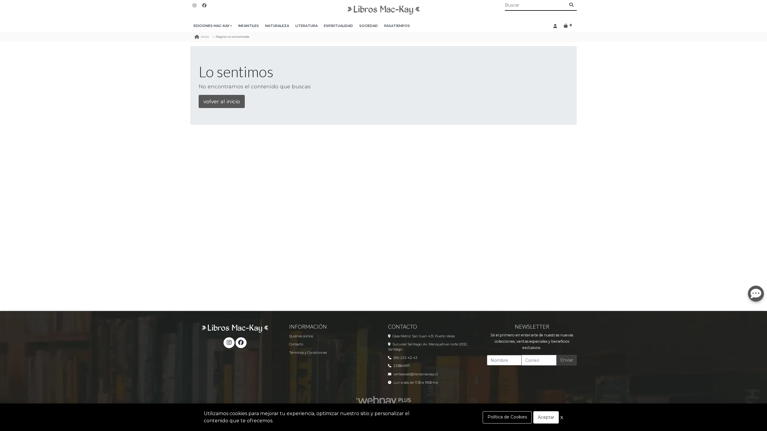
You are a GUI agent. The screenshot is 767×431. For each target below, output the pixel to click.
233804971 (401, 366)
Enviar (566, 360)
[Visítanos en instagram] (229, 342)
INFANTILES (248, 26)
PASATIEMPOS (397, 26)
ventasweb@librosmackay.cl (415, 374)
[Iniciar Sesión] (555, 25)
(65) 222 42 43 (405, 358)
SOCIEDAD (368, 26)
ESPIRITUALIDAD (338, 26)
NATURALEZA (277, 26)
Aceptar (546, 417)
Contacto (296, 344)
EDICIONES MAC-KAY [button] (212, 26)
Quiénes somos (301, 336)
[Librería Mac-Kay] (383, 10)
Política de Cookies (507, 417)
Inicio (205, 36)
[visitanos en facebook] (204, 5)
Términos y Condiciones (308, 352)
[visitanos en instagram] (194, 5)
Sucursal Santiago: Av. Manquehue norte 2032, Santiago (427, 346)
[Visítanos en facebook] (240, 342)
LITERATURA (306, 26)
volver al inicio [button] (221, 101)
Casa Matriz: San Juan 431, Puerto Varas (423, 336)
